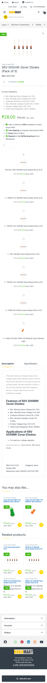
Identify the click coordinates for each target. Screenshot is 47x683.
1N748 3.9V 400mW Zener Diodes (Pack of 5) (25, 226)
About (16, 2)
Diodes (38, 25)
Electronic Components (20, 25)
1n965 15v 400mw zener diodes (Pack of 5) (25, 310)
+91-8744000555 (39, 7)
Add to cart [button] (20, 525)
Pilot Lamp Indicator (10, 498)
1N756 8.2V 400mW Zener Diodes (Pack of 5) (25, 282)
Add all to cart (25, 679)
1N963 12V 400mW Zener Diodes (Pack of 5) (24, 198)
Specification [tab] (30, 364)
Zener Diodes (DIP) (8, 64)
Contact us (29, 2)
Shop (25, 7)
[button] (43, 33)
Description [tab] (8, 364)
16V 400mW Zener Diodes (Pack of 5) (25, 254)
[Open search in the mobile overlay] (23, 17)
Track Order (12, 7)
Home (6, 2)
